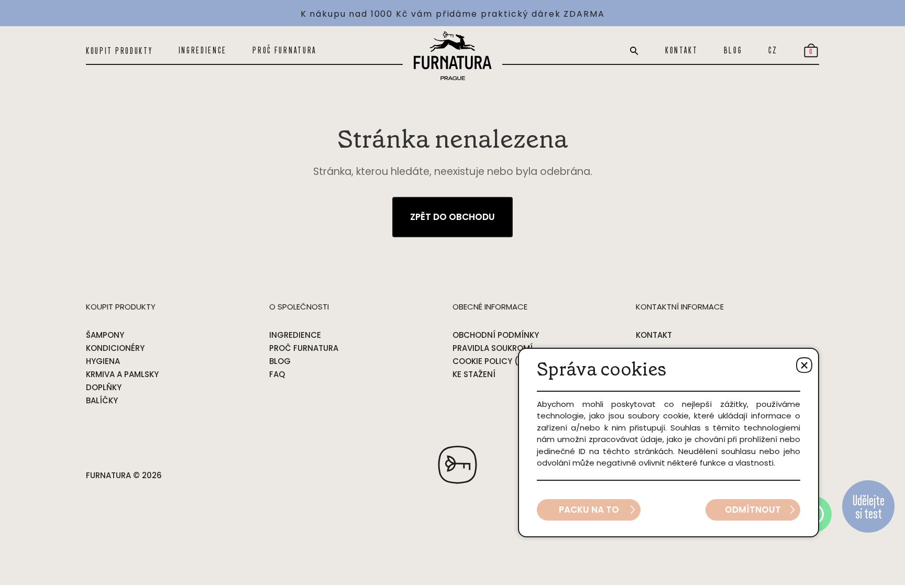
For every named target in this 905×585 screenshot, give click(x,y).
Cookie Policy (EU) (492, 361)
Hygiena (103, 361)
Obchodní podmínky (495, 334)
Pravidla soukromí (492, 348)
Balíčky (102, 400)
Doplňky (104, 387)
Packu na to (589, 509)
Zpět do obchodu (452, 217)
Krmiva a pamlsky (122, 374)
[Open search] (634, 50)
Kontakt (681, 50)
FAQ (277, 374)
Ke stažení (473, 374)
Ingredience (203, 50)
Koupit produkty (119, 51)
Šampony (105, 334)
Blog (733, 50)
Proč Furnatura (284, 50)
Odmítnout (753, 509)
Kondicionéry (115, 348)
